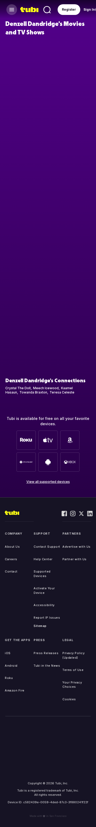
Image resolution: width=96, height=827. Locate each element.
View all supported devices (48, 482)
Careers (11, 559)
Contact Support (47, 546)
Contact (11, 571)
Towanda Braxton (33, 392)
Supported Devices (42, 574)
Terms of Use (72, 670)
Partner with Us (74, 559)
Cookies (69, 699)
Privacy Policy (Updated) (73, 655)
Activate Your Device (44, 590)
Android (11, 665)
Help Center (43, 559)
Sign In (89, 9)
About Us (12, 546)
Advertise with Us (76, 546)
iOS (8, 653)
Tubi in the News (47, 665)
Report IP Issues (47, 617)
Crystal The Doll (18, 388)
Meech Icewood (46, 388)
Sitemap (40, 626)
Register (69, 9)
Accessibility (44, 605)
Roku (9, 678)
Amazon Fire (15, 690)
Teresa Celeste (62, 392)
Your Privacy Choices (72, 685)
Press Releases (46, 653)
